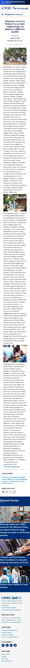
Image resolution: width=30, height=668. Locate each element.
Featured (10, 483)
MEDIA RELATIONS (8, 615)
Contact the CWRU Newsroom (10, 630)
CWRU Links (6, 651)
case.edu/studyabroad (11, 467)
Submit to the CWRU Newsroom (10, 637)
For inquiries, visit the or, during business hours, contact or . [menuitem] (11, 620)
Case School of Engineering (10, 477)
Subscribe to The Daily (7, 634)
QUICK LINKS (6, 627)
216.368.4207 (5, 622)
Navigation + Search (11, 15)
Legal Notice (5, 607)
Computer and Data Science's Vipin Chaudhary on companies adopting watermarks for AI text (14, 560)
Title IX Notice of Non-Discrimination (11, 610)
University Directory (7, 661)
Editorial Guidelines (7, 632)
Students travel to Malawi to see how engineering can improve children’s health (14, 479)
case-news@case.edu (15, 622)
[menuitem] (15, 630)
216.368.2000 (5, 605)
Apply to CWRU (6, 654)
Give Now (4, 656)
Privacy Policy (12, 607)
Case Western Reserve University (14, 601)
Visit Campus (5, 658)
